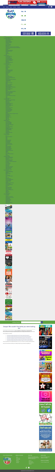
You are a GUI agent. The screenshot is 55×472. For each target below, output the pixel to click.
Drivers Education (8, 140)
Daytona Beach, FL (31, 462)
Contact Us (17, 461)
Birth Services (8, 102)
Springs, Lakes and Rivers (9, 92)
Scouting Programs (8, 149)
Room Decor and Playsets (9, 166)
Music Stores (7, 165)
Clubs (6, 137)
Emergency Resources (9, 56)
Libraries (7, 81)
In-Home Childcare (8, 44)
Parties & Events (6, 120)
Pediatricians (7, 116)
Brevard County (31, 461)
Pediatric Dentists (8, 115)
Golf (6, 176)
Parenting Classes (8, 147)
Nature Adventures (8, 85)
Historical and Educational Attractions (11, 79)
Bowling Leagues (8, 173)
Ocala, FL (30, 460)
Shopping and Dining (7, 156)
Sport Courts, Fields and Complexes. (11, 91)
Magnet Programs (8, 45)
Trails (6, 97)
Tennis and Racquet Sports (9, 189)
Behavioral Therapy (8, 100)
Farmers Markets (8, 163)
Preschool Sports (8, 183)
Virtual (7, 154)
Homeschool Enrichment (9, 144)
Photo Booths (7, 131)
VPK (6, 54)
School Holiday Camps (9, 37)
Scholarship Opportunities (9, 50)
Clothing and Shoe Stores (9, 159)
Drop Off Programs (8, 40)
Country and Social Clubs (9, 69)
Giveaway (17, 462)
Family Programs (8, 141)
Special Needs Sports (9, 187)
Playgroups (7, 61)
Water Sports (7, 191)
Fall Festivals (7, 194)
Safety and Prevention (9, 148)
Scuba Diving (7, 185)
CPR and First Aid (8, 105)
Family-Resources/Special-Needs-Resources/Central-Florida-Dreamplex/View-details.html (19, 336)
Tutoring (7, 52)
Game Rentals (8, 127)
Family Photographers (9, 58)
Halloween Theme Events (9, 196)
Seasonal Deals (8, 200)
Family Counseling (8, 108)
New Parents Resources (9, 60)
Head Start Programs (9, 42)
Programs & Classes (7, 134)
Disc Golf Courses (8, 71)
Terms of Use (18, 458)
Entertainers (7, 125)
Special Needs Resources (9, 62)
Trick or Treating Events (9, 202)
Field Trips (7, 73)
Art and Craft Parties (8, 122)
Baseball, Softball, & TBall (9, 171)
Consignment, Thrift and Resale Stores (11, 161)
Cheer (6, 174)
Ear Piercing (7, 162)
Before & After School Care (9, 39)
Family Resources (6, 55)
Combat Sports (8, 175)
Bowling (7, 68)
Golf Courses (7, 78)
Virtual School (8, 53)
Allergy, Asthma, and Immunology (10, 99)
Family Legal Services (9, 57)
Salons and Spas (8, 89)
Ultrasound (7, 117)
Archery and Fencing (8, 170)
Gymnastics (7, 177)
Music (6, 145)
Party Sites (7, 130)
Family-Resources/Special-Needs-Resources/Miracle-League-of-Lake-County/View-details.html (20, 340)
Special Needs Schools (9, 51)
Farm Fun (7, 195)
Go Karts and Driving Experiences (10, 77)
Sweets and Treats (8, 168)
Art (6, 135)
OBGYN (7, 112)
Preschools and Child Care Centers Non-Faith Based (13, 47)
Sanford (38, 5)
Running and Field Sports (9, 184)
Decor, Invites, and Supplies (9, 124)
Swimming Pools (8, 93)
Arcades (7, 65)
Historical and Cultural (9, 143)
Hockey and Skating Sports (9, 179)
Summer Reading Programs (9, 153)
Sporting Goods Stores (9, 167)
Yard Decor (7, 133)
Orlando (29, 5)
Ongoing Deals (8, 198)
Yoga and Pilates (8, 193)
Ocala (20, 5)
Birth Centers (7, 101)
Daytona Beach (47, 5)
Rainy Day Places (8, 87)
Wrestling (7, 192)
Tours (6, 96)
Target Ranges (8, 94)
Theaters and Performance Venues (10, 95)
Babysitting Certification (9, 136)
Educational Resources (9, 41)
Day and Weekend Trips (9, 70)
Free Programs (8, 142)
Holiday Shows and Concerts (10, 197)
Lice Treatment (8, 111)
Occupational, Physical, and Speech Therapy (12, 113)
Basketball (7, 172)
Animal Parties (8, 121)
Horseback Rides (8, 80)
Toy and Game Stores (9, 169)
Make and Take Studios (9, 82)
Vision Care (7, 118)
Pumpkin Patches (8, 199)
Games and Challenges (9, 76)
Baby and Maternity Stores (9, 157)
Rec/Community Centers (9, 88)
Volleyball (7, 190)
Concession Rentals (8, 123)
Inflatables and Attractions (9, 128)
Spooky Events (8, 201)
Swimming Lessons (8, 188)
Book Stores (7, 158)
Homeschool (7, 43)
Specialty (7, 151)
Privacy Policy (18, 459)
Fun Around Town (6, 63)
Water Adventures (8, 98)
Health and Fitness (8, 178)
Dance (7, 139)
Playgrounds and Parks (9, 86)
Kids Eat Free (7, 164)
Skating (7, 90)
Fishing (7, 74)
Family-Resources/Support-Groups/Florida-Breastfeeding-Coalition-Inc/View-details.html (19, 337)
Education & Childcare (7, 38)
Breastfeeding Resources (9, 103)
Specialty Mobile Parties (9, 132)
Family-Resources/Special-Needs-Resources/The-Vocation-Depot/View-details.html (18, 335)
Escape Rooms (8, 72)
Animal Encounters (8, 64)
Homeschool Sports (8, 180)
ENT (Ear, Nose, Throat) (9, 107)
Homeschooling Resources (9, 59)
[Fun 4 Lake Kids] (10, 14)
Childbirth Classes (8, 104)
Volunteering (7, 155)
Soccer (7, 186)
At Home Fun (7, 66)
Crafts (6, 138)
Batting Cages (8, 67)
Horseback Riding (8, 181)
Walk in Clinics (8, 119)
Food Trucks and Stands (9, 126)
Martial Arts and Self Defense (10, 182)
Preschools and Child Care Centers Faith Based (12, 46)
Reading (7, 49)
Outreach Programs (8, 146)
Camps (5, 36)
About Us (17, 460)
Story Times (7, 152)
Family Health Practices (9, 110)
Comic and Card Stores (9, 160)
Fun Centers (7, 75)
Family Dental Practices (9, 109)
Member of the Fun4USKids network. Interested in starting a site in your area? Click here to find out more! (33, 458)
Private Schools (8, 48)
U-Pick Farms (7, 203)
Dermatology (7, 106)
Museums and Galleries (9, 84)
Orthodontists (7, 114)
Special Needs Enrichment (9, 150)
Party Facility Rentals (9, 129)
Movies (7, 83)
